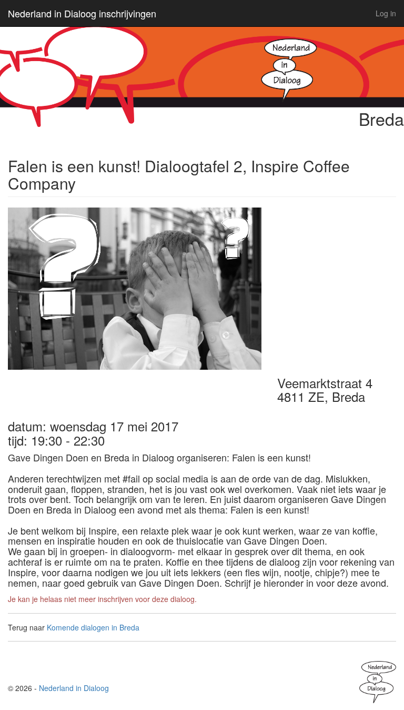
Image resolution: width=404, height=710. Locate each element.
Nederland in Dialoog (74, 688)
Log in (386, 13)
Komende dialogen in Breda (93, 627)
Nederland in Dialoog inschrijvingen (82, 13)
